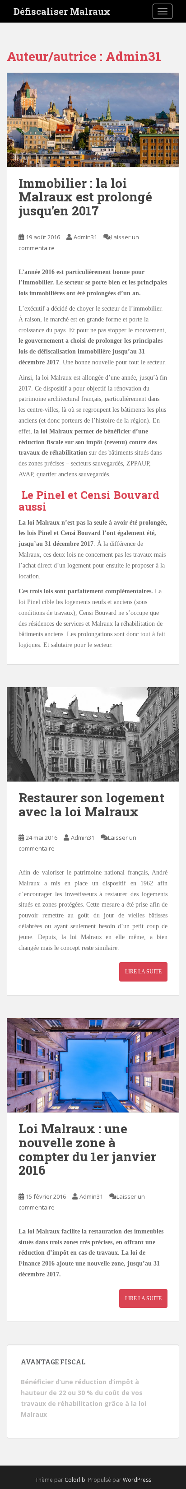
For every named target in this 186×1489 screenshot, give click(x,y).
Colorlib (75, 1480)
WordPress (137, 1480)
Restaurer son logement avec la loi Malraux (91, 804)
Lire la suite (143, 971)
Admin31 (85, 237)
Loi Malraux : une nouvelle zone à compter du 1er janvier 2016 (87, 1149)
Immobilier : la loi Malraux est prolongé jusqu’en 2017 (85, 197)
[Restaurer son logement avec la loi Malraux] (93, 734)
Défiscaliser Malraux (62, 11)
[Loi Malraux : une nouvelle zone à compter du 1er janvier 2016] (93, 1065)
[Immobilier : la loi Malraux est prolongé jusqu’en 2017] (93, 120)
